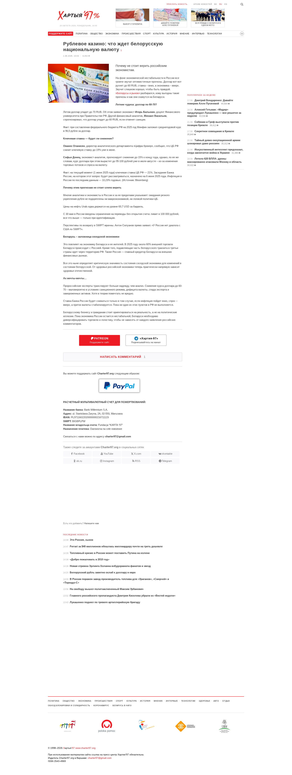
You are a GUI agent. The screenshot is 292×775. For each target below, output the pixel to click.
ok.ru (79, 460)
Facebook (79, 453)
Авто (216, 701)
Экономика (112, 33)
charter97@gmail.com (100, 758)
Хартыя (78, 15)
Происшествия (131, 33)
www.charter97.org (85, 748)
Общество (96, 33)
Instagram (108, 460)
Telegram (167, 460)
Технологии (214, 33)
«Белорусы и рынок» (128, 93)
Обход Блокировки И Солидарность (69, 705)
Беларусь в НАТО (122, 705)
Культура (158, 33)
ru (220, 4)
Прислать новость (177, 4)
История (172, 33)
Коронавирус (101, 705)
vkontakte (167, 453)
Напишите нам (91, 523)
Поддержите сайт (99, 340)
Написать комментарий (122, 356)
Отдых (226, 701)
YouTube (108, 453)
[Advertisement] (115, 494)
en (225, 4)
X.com (137, 453)
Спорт (147, 33)
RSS (137, 460)
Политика (82, 33)
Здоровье (204, 701)
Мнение (184, 33)
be (215, 4)
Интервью (198, 33)
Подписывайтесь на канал (146, 340)
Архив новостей (202, 4)
